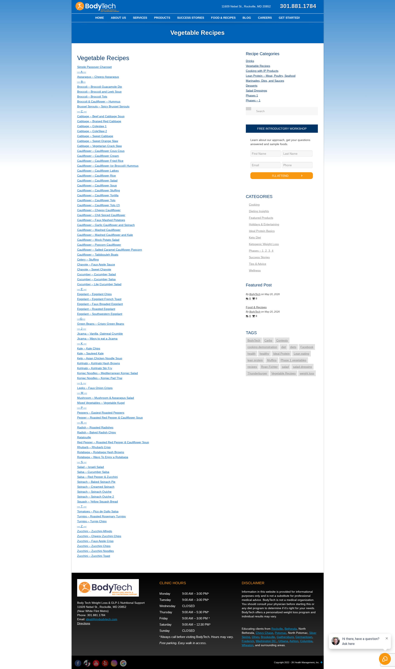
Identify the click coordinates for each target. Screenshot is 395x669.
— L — (81, 383)
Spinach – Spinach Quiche (94, 491)
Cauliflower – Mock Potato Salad (98, 239)
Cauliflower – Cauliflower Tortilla (97, 195)
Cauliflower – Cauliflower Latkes (98, 170)
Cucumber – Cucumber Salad (96, 274)
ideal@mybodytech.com (101, 619)
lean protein (255, 360)
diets (293, 347)
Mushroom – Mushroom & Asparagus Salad (105, 397)
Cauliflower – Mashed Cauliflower (99, 230)
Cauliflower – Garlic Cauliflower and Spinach (106, 225)
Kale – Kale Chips (88, 348)
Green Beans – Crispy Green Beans (100, 323)
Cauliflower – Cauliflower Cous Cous (100, 150)
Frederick (248, 641)
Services (140, 17)
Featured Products (261, 217)
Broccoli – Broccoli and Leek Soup (99, 91)
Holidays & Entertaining (264, 224)
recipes (252, 366)
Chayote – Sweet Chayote (94, 269)
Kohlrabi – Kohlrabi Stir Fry (94, 368)
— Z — (81, 526)
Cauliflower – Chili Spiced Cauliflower (101, 215)
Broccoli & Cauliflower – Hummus (98, 101)
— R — (82, 422)
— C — (82, 111)
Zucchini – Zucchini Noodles (95, 551)
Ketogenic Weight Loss (264, 244)
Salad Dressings (256, 90)
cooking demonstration (262, 347)
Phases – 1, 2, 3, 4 (261, 250)
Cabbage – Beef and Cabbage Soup (100, 116)
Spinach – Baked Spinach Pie (96, 481)
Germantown (303, 637)
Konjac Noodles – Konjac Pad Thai (99, 378)
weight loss (307, 373)
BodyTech (254, 294)
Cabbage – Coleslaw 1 (92, 126)
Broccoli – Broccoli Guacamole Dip (99, 86)
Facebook (306, 347)
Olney (255, 637)
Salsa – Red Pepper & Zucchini (97, 476)
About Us (118, 17)
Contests (282, 340)
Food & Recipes (223, 17)
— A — (81, 71)
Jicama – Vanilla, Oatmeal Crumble (100, 333)
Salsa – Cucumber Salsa (93, 472)
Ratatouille (84, 437)
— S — (81, 462)
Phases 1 (252, 95)
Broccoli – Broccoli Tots (92, 96)
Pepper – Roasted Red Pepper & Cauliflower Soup (110, 417)
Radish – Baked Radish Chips (96, 432)
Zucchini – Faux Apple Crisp (95, 541)
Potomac (280, 632)
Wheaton (247, 645)
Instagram (114, 663)
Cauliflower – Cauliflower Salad (97, 180)
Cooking (254, 204)
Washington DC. (266, 641)
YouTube (96, 663)
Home (99, 17)
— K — (81, 343)
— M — (82, 392)
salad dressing (302, 366)
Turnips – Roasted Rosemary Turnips (101, 516)
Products (162, 17)
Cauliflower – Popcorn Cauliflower (99, 244)
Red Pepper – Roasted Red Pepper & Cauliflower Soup (113, 442)
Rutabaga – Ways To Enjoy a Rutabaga (102, 457)
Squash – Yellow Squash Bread (97, 501)
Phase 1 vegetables (293, 360)
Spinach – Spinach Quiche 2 (95, 496)
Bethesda (291, 628)
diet (283, 347)
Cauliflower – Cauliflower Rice (96, 175)
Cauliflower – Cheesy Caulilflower (99, 210)
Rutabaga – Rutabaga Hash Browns (100, 452)
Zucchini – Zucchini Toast (93, 555)
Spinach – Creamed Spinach (95, 486)
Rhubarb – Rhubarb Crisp (94, 447)
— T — (81, 506)
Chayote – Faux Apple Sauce (96, 264)
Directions (83, 623)
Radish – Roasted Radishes (95, 427)
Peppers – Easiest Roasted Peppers (100, 412)
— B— (81, 81)
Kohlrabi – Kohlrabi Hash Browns (98, 363)
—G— (81, 318)
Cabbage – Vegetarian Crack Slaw (99, 146)
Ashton (294, 641)
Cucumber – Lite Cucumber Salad (99, 284)
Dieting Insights (259, 211)
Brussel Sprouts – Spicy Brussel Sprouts (103, 106)
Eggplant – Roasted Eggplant (96, 309)
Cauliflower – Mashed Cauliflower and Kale (105, 234)
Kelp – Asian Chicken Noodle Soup (99, 358)
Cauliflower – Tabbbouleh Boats (97, 254)
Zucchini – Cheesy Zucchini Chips (99, 536)
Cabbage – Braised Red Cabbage (99, 121)
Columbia (306, 641)
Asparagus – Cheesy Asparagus (98, 76)
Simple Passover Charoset (94, 67)
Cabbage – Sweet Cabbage (95, 136)
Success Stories (190, 17)
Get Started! (289, 17)
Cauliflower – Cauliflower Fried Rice (100, 160)
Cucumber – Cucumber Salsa (96, 279)
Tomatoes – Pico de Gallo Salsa (97, 511)
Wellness (255, 270)
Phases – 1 (253, 100)
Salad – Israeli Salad (90, 467)
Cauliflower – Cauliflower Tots (96, 200)
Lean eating (301, 353)
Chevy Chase (264, 632)
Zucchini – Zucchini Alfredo (94, 531)
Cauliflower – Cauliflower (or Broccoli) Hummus (107, 165)
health (251, 353)
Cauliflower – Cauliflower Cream (98, 155)
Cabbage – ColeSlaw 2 (92, 131)
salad (285, 366)
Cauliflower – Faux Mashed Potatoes (101, 220)
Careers (265, 17)
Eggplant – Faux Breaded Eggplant (100, 304)
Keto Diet (255, 237)
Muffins (271, 360)
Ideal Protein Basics (262, 231)
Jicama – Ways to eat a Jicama (97, 338)
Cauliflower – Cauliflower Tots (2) (98, 205)
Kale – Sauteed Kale (90, 353)
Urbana (283, 641)
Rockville (277, 628)
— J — (81, 328)
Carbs (268, 340)
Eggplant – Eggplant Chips (94, 294)
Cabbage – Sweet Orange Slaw (97, 141)
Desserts (251, 85)
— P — (81, 407)
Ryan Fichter (269, 366)
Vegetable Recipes (258, 65)
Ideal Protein (281, 353)
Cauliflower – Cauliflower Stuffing (98, 190)
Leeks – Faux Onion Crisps (95, 388)
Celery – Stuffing (88, 259)
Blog (247, 17)
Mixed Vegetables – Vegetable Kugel (101, 402)
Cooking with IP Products (262, 70)
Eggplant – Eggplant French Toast (99, 299)
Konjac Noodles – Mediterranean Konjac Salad (107, 373)
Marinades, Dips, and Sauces (265, 80)
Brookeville (268, 637)
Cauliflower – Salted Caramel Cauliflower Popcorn (109, 249)
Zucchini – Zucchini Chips (93, 546)
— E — (81, 289)
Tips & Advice (257, 263)
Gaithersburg (285, 637)
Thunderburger (257, 373)
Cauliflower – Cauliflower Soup (97, 185)
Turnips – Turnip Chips (92, 521)
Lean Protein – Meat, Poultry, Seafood (270, 75)
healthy (264, 353)
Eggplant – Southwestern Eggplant (99, 313)
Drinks (250, 61)
